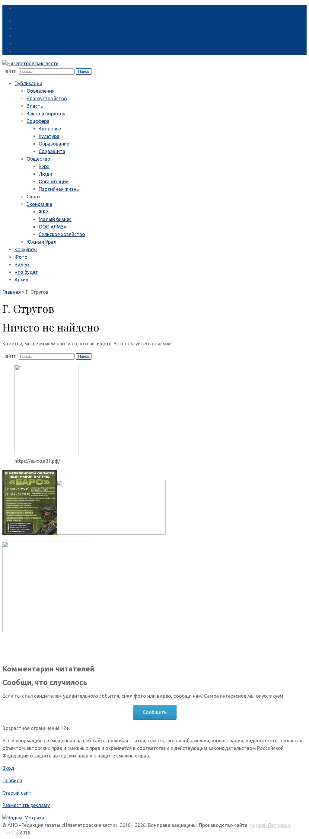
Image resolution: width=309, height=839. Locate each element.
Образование (54, 143)
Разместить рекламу (26, 805)
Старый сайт (16, 793)
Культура (49, 136)
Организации (53, 181)
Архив (21, 279)
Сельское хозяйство (62, 234)
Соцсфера (38, 121)
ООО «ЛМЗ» (52, 226)
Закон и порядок (46, 113)
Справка (23, 8)
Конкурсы (25, 249)
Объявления (41, 91)
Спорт (34, 196)
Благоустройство (47, 98)
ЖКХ (44, 211)
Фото (20, 257)
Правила (12, 780)
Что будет (26, 272)
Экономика (39, 204)
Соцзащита (52, 151)
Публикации (28, 83)
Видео (21, 264)
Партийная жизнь (59, 189)
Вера (44, 166)
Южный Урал (41, 242)
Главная (11, 292)
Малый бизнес (55, 219)
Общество (38, 159)
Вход (8, 768)
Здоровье (50, 128)
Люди (45, 174)
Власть (35, 106)
